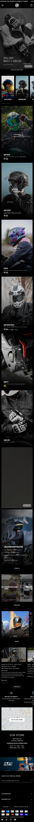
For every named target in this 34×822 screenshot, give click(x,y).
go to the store (17, 719)
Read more (4, 680)
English (5, 806)
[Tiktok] (6, 819)
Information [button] (5, 799)
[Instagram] (11, 819)
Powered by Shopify (17, 817)
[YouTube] (15, 819)
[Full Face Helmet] (7, 88)
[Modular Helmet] (22, 88)
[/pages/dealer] (20, 625)
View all (17, 686)
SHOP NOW (17, 134)
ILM (4, 817)
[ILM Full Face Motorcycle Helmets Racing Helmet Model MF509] (17, 38)
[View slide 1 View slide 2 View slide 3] (17, 477)
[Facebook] (2, 819)
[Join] (31, 780)
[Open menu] (4, 5)
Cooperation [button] (6, 793)
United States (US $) (21, 806)
